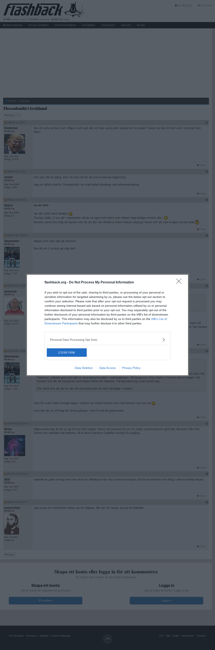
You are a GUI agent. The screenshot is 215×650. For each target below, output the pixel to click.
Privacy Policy (131, 368)
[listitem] (107, 339)
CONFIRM (66, 352)
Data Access (107, 368)
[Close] (180, 283)
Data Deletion (84, 368)
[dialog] (107, 325)
